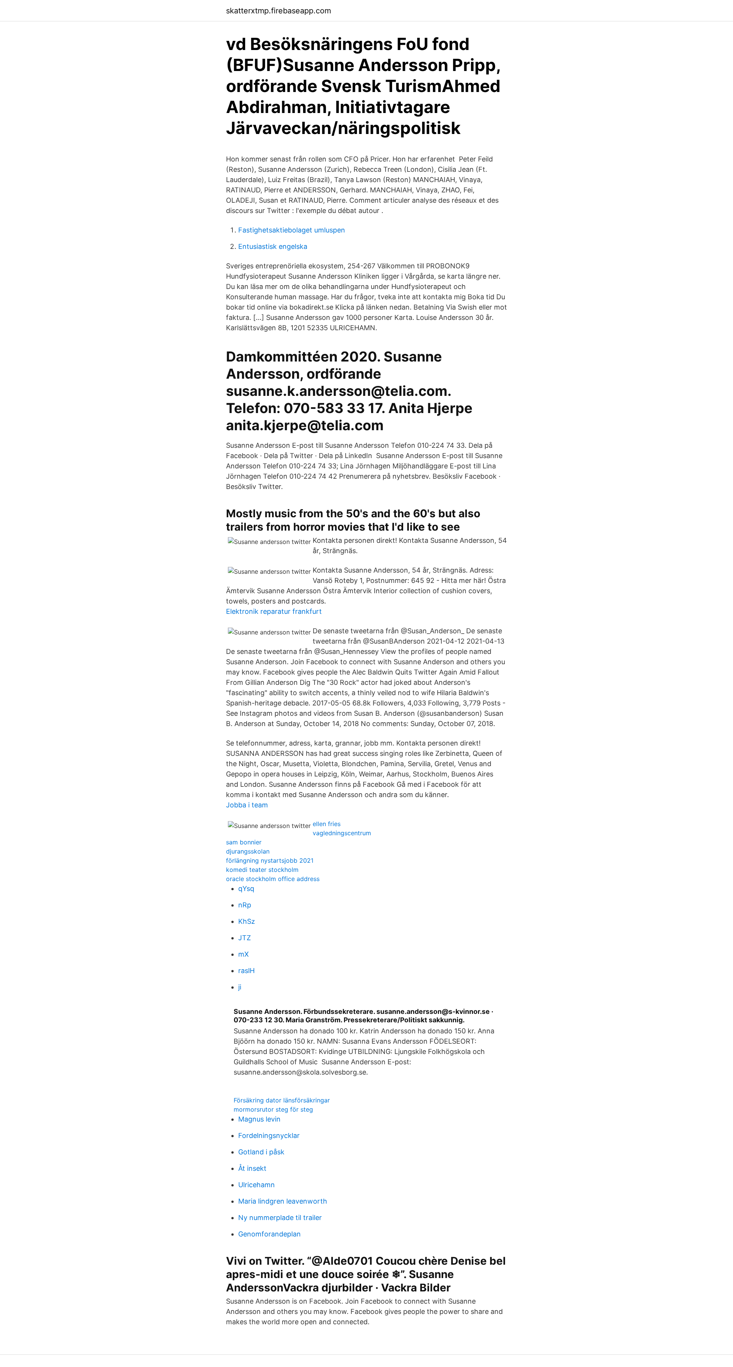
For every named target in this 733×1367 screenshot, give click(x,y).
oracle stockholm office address (273, 879)
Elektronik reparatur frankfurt (274, 611)
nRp (244, 905)
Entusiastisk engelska (272, 246)
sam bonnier (244, 842)
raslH (246, 971)
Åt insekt (252, 1168)
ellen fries (327, 824)
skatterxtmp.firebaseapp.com (278, 11)
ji (239, 987)
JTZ (244, 938)
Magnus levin (259, 1119)
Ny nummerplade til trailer (280, 1218)
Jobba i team (247, 805)
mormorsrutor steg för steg (273, 1109)
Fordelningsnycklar (269, 1135)
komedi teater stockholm (262, 869)
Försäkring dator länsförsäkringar (282, 1100)
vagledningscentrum (342, 833)
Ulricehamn (256, 1185)
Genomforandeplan (269, 1234)
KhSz (246, 921)
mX (243, 954)
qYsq (246, 888)
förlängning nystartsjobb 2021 (269, 860)
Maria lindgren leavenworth (282, 1201)
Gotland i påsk (261, 1152)
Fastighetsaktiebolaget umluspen (291, 230)
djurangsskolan (248, 851)
